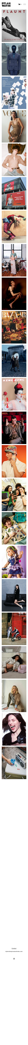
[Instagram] (14, 958)
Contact (14, 948)
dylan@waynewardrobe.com (14, 951)
